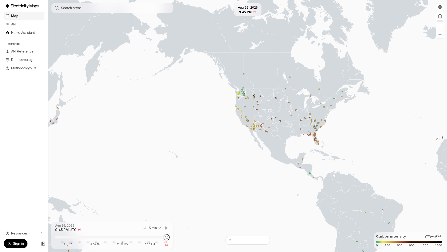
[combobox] (152, 228)
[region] (247, 126)
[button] (440, 7)
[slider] (166, 237)
